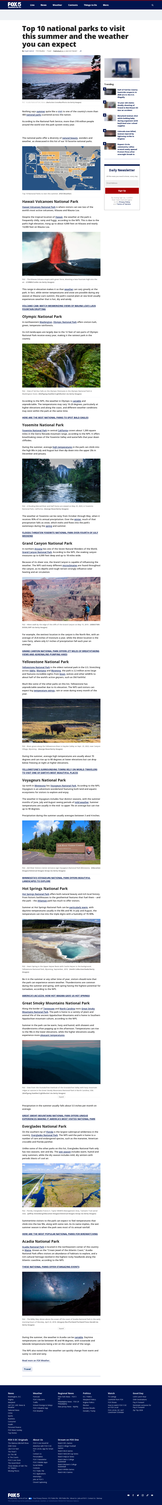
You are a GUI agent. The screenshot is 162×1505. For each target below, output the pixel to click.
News (11, 1393)
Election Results (89, 1408)
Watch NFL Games (65, 1443)
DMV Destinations (140, 1399)
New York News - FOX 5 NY (67, 1398)
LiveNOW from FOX (115, 1399)
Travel (49, 51)
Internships (37, 1476)
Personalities (38, 1456)
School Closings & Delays (43, 1405)
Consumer (12, 1421)
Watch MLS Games (65, 1472)
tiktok (147, 1495)
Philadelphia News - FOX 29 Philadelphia (68, 1403)
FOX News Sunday (15, 1430)
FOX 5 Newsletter (39, 1459)
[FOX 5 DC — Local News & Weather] (16, 5)
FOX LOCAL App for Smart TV (43, 1450)
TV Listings (112, 1397)
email (152, 1495)
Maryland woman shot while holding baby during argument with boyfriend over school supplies (128, 121)
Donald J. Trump (89, 1411)
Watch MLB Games (65, 1451)
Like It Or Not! (13, 1449)
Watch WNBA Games (66, 1469)
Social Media (38, 1465)
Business (11, 1419)
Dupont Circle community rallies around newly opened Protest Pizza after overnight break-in (127, 149)
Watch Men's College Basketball (66, 1460)
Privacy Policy (124, 202)
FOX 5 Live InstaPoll (40, 1443)
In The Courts (13, 1457)
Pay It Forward (138, 1402)
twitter (138, 1495)
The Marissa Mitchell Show (18, 1443)
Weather (37, 1393)
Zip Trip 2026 (138, 1410)
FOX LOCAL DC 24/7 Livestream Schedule (116, 1411)
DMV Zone (12, 1446)
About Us (38, 1439)
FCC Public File (38, 1471)
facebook (133, 1495)
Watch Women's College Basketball (67, 1465)
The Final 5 (12, 1452)
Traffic (35, 1402)
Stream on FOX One (68, 1439)
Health (10, 1424)
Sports (10, 1416)
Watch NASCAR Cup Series (68, 1454)
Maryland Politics (89, 1399)
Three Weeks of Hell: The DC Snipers (17, 1467)
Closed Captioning (40, 1482)
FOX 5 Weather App (40, 1408)
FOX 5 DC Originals (18, 1439)
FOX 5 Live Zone (14, 1460)
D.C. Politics (87, 1397)
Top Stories (12, 1433)
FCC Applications (39, 1474)
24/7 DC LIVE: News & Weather (16, 1406)
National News (13, 1410)
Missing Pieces (13, 1471)
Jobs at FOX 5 (38, 1479)
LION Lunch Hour (139, 1397)
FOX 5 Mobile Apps (40, 1462)
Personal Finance (14, 1427)
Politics (87, 1393)
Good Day (138, 1393)
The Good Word (14, 1463)
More (106, 5)
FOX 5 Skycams (39, 1399)
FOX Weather (40, 51)
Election (86, 1405)
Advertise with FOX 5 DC (42, 1446)
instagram (143, 1495)
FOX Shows (112, 1402)
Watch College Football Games (67, 1447)
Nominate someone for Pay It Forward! (142, 1406)
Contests (36, 1468)
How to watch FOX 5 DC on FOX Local (117, 1406)
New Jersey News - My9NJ (68, 1406)
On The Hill (12, 1454)
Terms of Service (124, 204)
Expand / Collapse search (152, 5)
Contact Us (37, 1454)
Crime (10, 1413)
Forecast (36, 1397)
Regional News (66, 1393)
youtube (128, 1495)
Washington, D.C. (14, 1397)
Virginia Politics (88, 1402)
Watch (111, 1393)
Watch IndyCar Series (66, 1456)
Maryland (11, 1402)
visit (60, 111)
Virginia (10, 1399)
